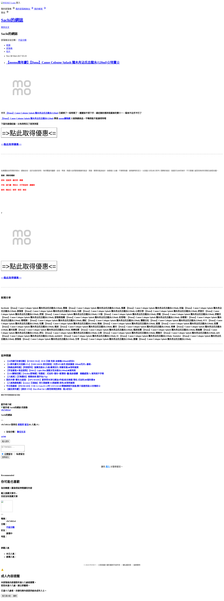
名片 (8, 51)
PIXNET (92, 565)
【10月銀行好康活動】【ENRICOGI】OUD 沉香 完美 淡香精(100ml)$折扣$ (40, 361)
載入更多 (5, 441)
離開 (15, 596)
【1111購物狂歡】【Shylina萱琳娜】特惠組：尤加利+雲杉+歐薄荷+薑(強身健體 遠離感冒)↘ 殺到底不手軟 (55, 373)
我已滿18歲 (6, 596)
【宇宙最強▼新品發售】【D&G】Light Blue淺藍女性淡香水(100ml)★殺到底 (41, 370)
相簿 (8, 45)
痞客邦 (21, 424)
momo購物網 (64, 118)
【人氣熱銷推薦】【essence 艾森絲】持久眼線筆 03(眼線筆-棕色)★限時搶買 (40, 383)
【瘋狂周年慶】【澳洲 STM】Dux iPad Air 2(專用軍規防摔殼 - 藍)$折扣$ (39, 389)
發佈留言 (5, 457)
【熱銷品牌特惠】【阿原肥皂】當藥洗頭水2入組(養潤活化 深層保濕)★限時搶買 (42, 367)
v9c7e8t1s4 (5, 410)
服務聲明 (137, 565)
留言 (26, 424)
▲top (3, 436)
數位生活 (21, 432)
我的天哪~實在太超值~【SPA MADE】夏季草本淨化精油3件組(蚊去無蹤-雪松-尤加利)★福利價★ (50, 380)
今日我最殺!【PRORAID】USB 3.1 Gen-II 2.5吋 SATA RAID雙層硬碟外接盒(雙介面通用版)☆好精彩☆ (53, 386)
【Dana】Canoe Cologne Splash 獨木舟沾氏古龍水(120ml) (32, 113)
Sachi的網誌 (12, 20)
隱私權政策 (127, 565)
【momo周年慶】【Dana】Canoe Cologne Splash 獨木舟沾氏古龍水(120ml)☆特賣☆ (63, 62)
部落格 (9, 48)
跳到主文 (5, 27)
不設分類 (22, 40)
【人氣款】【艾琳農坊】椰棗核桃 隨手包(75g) (26, 377)
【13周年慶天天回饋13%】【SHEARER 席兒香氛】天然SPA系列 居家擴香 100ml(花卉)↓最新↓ (49, 364)
